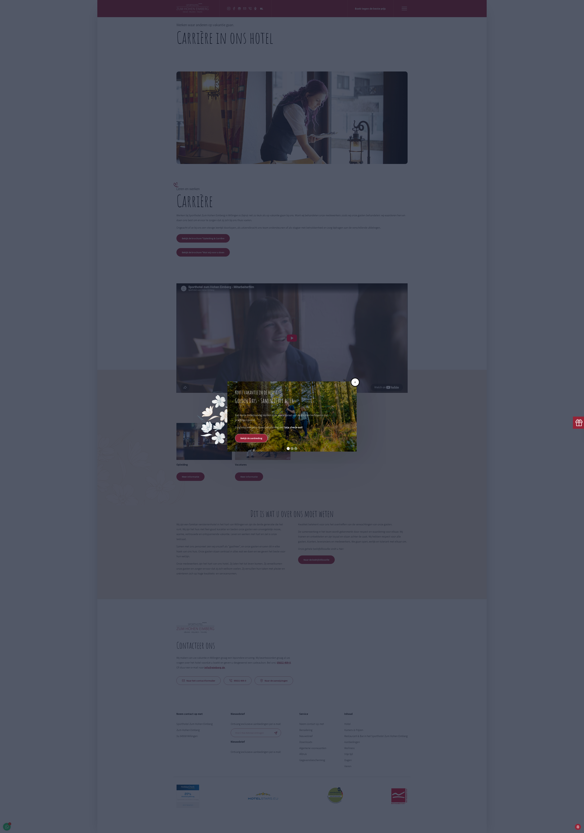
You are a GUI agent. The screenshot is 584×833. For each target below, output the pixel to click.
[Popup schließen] (355, 382)
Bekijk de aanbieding (251, 438)
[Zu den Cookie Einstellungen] (578, 827)
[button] (288, 448)
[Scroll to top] (570, 827)
